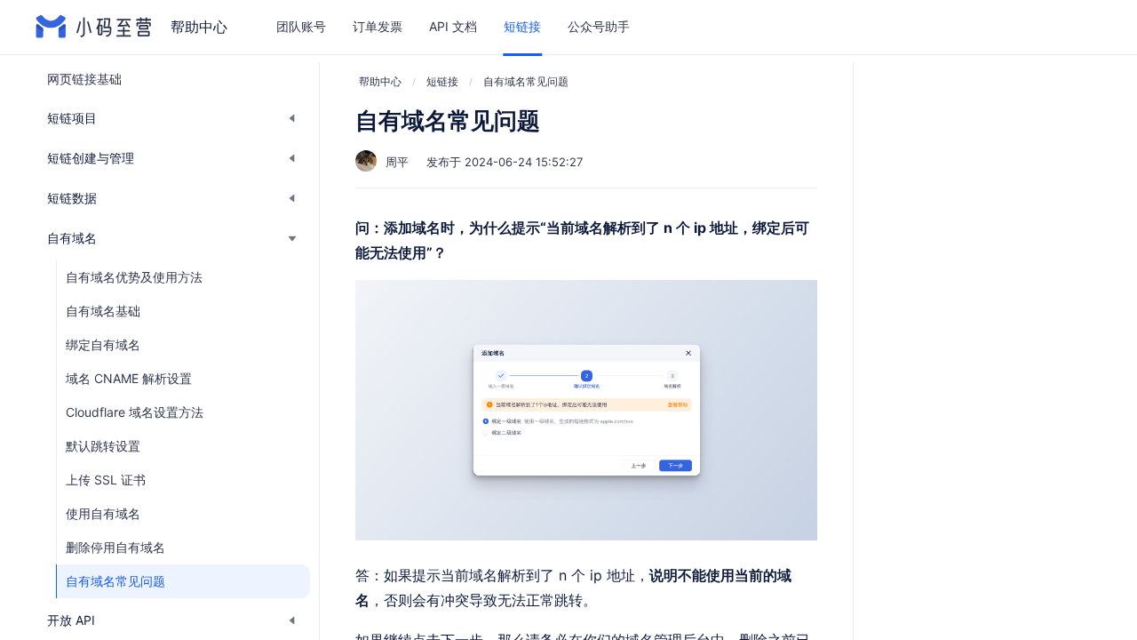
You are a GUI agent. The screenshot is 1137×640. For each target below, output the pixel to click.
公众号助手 (599, 26)
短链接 (522, 26)
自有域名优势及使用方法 (134, 276)
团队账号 (301, 26)
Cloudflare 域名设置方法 (134, 412)
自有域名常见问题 (115, 580)
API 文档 (453, 26)
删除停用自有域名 (115, 547)
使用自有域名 (103, 513)
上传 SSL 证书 (106, 479)
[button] (173, 118)
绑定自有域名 (103, 344)
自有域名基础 (103, 310)
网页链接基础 (84, 78)
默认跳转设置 (103, 445)
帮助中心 (380, 81)
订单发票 (377, 26)
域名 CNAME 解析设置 (129, 378)
